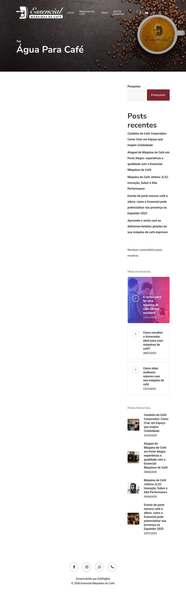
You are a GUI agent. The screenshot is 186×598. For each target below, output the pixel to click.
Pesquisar (134, 86)
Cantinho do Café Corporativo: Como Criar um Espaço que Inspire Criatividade (147, 139)
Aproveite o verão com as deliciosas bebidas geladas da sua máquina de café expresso (148, 226)
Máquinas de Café (41, 206)
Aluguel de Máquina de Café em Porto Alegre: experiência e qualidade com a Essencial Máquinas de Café (148, 161)
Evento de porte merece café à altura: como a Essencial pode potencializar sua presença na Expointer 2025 (148, 204)
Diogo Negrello (38, 270)
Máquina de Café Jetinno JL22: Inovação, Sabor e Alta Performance (148, 182)
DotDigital (104, 578)
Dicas (26, 206)
